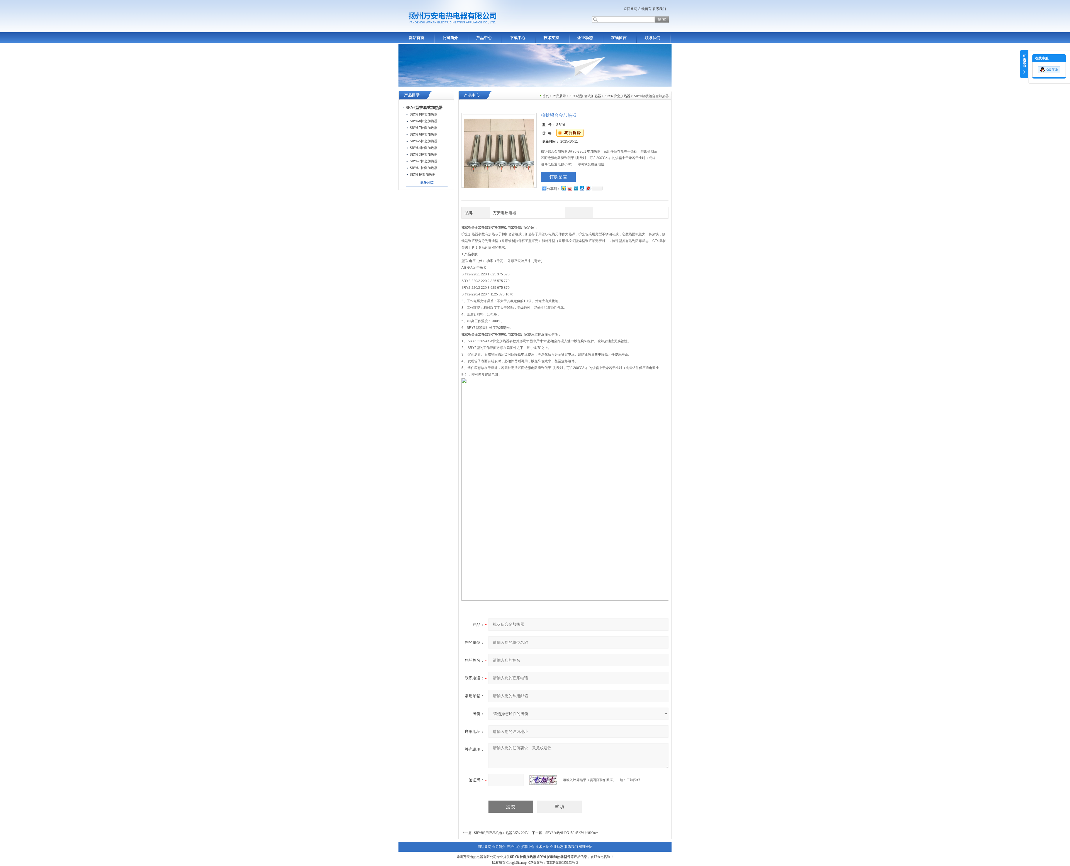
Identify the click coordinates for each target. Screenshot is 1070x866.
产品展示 (559, 96)
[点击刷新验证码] (543, 780)
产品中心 (484, 38)
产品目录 (412, 95)
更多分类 (427, 182)
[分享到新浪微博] (569, 188)
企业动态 (585, 38)
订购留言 (558, 177)
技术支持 (551, 38)
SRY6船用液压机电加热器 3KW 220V (501, 833)
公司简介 (450, 38)
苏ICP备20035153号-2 (562, 863)
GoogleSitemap (516, 863)
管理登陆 (585, 847)
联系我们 (659, 9)
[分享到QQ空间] (563, 188)
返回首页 (630, 9)
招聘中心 (527, 847)
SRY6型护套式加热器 (585, 96)
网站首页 (416, 38)
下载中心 (518, 38)
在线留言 (644, 9)
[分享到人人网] (582, 188)
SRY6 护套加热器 (617, 96)
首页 (545, 96)
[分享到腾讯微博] (576, 188)
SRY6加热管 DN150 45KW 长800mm (571, 833)
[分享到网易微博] (588, 188)
